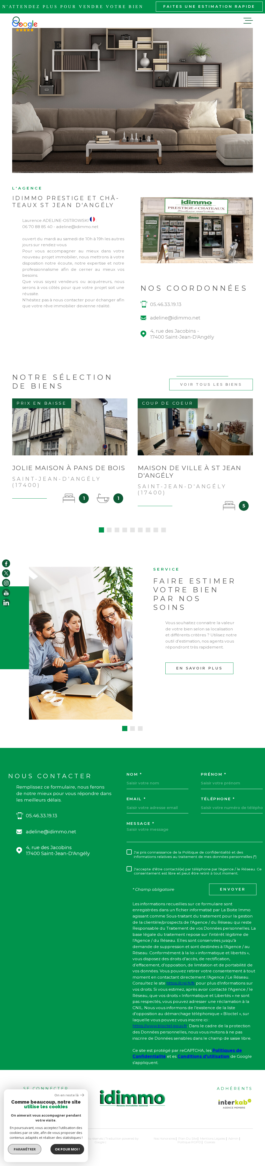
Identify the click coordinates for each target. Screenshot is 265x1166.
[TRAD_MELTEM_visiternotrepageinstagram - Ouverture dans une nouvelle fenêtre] (6, 583)
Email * (136, 799)
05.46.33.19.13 (166, 304)
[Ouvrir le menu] (248, 20)
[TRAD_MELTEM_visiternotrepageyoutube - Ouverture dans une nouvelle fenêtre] (6, 593)
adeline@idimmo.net (175, 318)
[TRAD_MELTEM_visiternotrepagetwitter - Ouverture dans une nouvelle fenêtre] (6, 573)
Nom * (134, 774)
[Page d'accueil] (132, 1108)
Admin (233, 1138)
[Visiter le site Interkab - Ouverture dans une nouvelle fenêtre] (235, 1104)
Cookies (209, 1142)
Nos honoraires (164, 1138)
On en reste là (66, 1095)
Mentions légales (212, 1138)
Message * (140, 824)
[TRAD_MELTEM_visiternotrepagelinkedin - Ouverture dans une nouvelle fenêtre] (6, 603)
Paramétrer (25, 1149)
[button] (101, 530)
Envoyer (233, 889)
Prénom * (213, 774)
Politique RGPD (189, 1142)
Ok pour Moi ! (67, 1149)
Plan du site (187, 1138)
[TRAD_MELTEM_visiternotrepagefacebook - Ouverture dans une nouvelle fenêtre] (6, 563)
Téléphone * (218, 799)
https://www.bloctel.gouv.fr (159, 1025)
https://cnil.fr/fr (180, 983)
